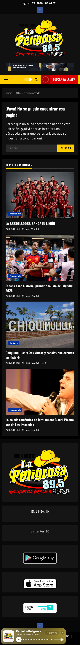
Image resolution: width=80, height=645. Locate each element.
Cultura (13, 343)
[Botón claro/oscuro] (28, 79)
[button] (6, 79)
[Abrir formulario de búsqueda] (36, 79)
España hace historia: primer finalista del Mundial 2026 (39, 288)
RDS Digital (14, 229)
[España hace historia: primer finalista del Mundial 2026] (40, 258)
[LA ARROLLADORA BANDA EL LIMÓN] (40, 195)
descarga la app (64, 79)
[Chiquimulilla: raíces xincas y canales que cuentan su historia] (40, 325)
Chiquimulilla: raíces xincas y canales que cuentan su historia (40, 355)
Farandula (15, 213)
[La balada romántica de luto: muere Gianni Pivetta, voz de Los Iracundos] (40, 392)
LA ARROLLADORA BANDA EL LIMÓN (30, 223)
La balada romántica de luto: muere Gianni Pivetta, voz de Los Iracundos (40, 422)
